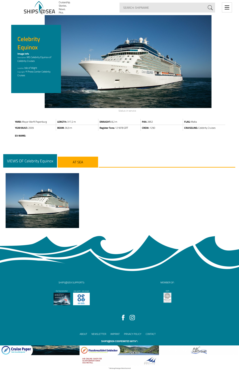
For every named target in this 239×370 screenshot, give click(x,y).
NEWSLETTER (98, 334)
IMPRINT (115, 334)
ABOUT (83, 334)
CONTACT (151, 334)
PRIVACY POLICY (132, 334)
